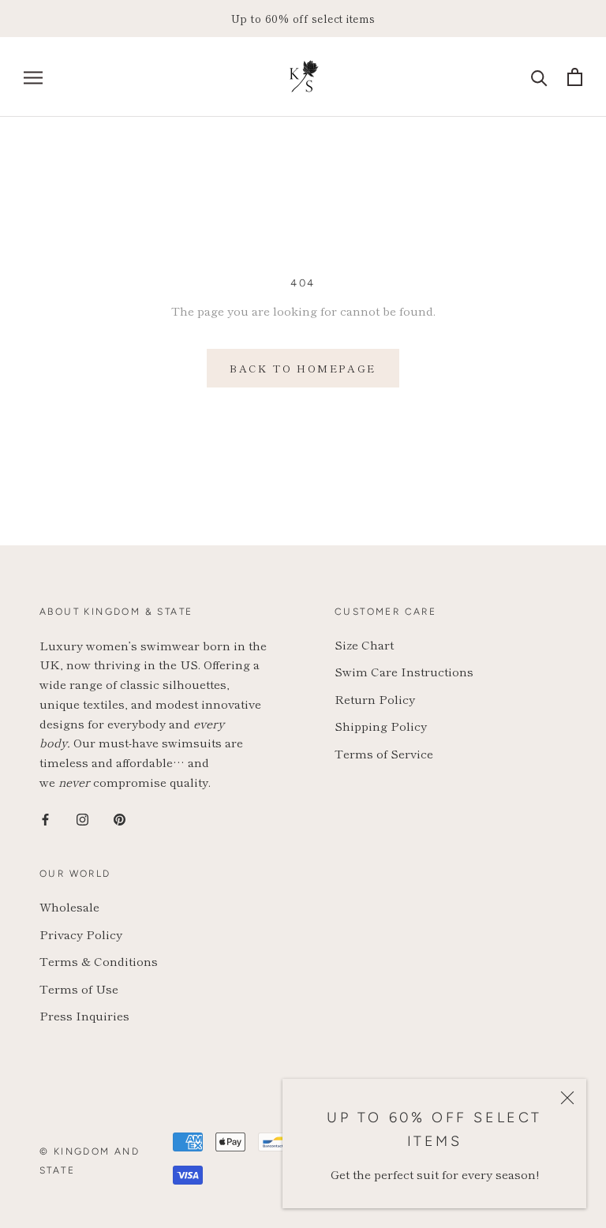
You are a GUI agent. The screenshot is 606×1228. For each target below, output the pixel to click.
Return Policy (375, 699)
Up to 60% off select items (303, 18)
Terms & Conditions (98, 961)
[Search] (539, 77)
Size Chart (364, 644)
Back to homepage (303, 368)
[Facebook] (45, 818)
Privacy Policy (80, 934)
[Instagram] (82, 818)
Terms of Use (78, 988)
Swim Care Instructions (404, 671)
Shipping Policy (381, 725)
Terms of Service (384, 753)
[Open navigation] (33, 76)
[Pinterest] (119, 818)
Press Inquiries (84, 1015)
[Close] (567, 1098)
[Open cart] (574, 77)
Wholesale (69, 906)
